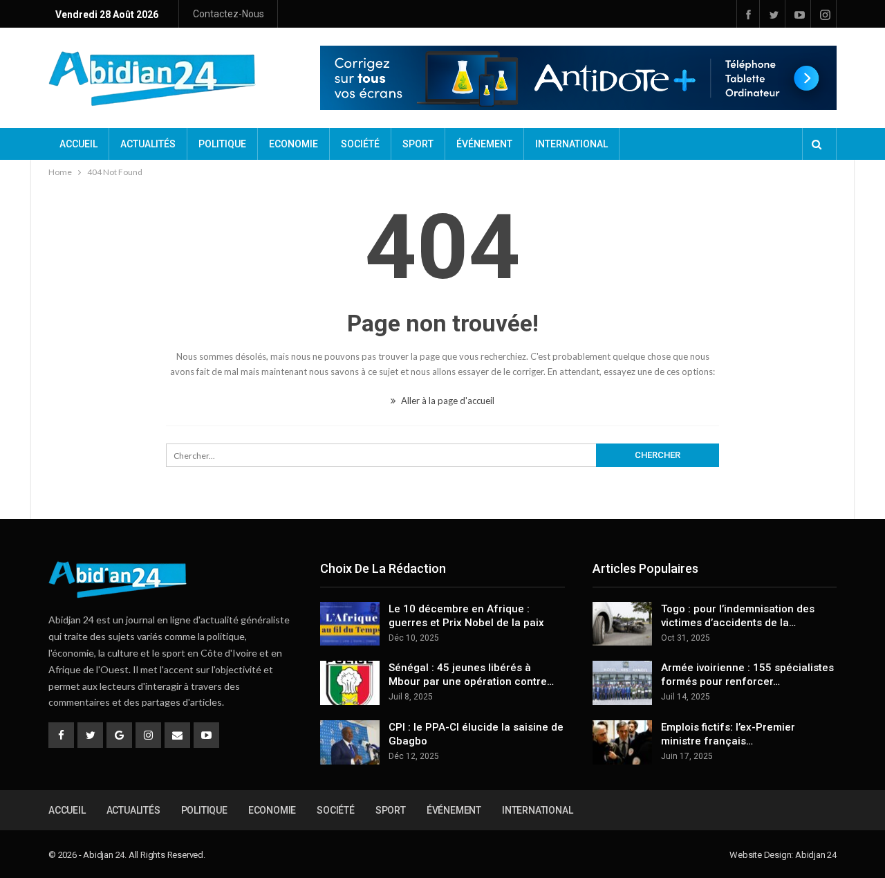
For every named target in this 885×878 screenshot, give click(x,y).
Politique (222, 143)
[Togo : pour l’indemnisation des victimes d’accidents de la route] (622, 624)
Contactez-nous (228, 13)
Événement (484, 143)
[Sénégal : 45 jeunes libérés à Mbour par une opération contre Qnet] (350, 683)
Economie (293, 143)
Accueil (78, 143)
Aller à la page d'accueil (446, 400)
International (571, 143)
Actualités (148, 143)
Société (360, 143)
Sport (418, 143)
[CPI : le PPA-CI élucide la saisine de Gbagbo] (350, 742)
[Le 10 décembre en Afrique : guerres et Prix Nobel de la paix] (350, 624)
